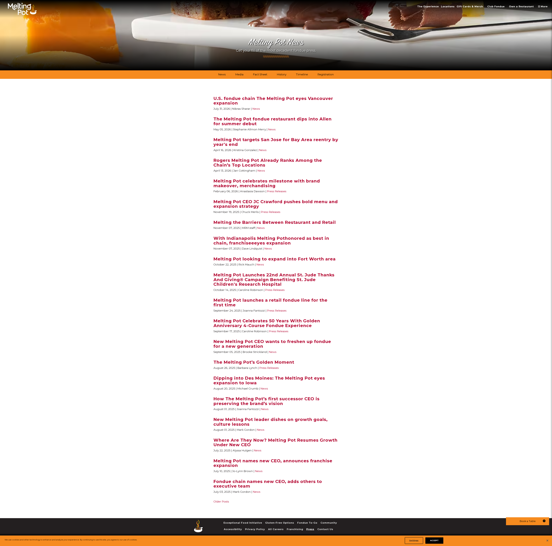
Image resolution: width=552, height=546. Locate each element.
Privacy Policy (255, 529)
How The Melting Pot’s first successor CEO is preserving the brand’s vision (266, 401)
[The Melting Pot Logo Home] (22, 9)
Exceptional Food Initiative (243, 522)
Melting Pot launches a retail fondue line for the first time (270, 302)
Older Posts (221, 501)
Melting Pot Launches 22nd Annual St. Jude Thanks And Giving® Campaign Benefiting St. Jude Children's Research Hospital (274, 279)
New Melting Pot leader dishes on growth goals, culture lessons (270, 422)
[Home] (198, 530)
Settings (413, 540)
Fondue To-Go (307, 522)
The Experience (428, 6)
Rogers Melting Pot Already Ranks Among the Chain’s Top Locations (267, 163)
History (281, 74)
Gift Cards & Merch (470, 6)
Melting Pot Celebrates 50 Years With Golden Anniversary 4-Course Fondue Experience (266, 323)
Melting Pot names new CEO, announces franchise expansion (272, 463)
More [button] (544, 6)
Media (239, 74)
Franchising (295, 529)
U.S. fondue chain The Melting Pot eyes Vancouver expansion (273, 101)
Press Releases (276, 191)
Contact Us (325, 529)
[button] (527, 521)
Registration (326, 74)
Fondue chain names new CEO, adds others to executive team (267, 484)
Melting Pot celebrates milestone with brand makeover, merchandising (266, 183)
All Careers (276, 529)
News (222, 74)
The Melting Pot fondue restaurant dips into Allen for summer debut (272, 121)
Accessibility (233, 529)
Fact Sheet (260, 74)
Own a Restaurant (521, 6)
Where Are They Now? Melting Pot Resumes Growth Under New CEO (275, 442)
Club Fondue (496, 6)
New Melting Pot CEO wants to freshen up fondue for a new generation (272, 344)
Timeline (302, 74)
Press (310, 529)
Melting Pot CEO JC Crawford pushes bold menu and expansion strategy (275, 204)
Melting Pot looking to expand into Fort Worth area (274, 258)
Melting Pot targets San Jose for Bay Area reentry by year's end (275, 142)
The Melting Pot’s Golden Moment (253, 362)
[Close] (547, 540)
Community (329, 522)
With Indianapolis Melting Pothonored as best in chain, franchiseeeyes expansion (271, 241)
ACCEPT (434, 540)
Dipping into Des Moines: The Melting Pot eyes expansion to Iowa (269, 380)
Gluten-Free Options (279, 522)
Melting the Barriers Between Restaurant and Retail (274, 222)
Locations (448, 6)
